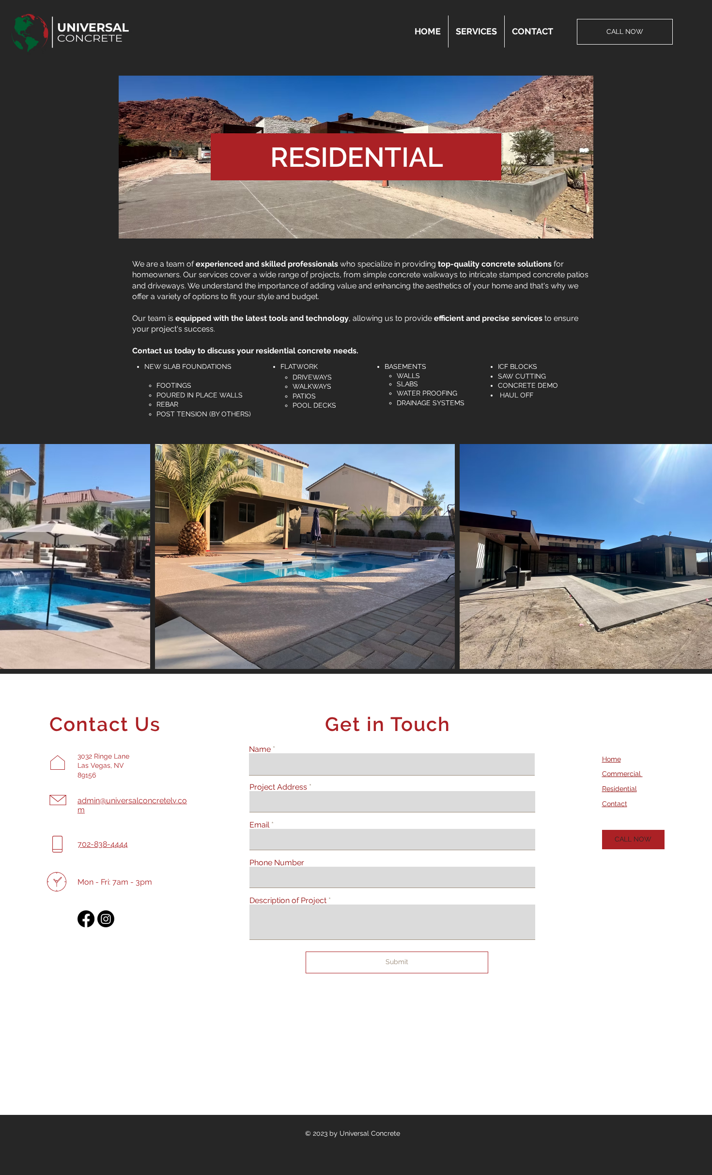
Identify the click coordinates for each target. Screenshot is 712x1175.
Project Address (278, 787)
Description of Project (287, 901)
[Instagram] (105, 918)
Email (259, 825)
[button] (476, 32)
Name (260, 749)
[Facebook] (85, 918)
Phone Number (276, 863)
